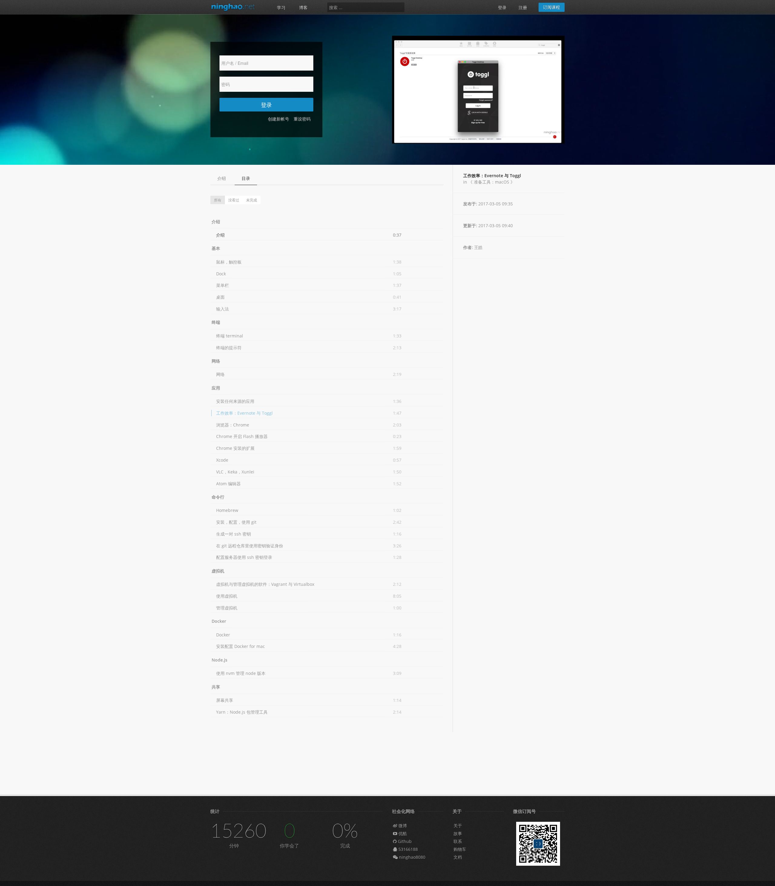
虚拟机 (218, 571)
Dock (221, 274)
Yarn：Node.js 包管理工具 (242, 712)
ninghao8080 (411, 857)
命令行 (218, 497)
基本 (216, 248)
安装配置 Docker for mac (240, 646)
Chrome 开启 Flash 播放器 (242, 436)
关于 (457, 825)
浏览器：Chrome (232, 425)
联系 (457, 841)
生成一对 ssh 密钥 (233, 534)
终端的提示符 (229, 347)
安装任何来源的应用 (235, 401)
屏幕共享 (224, 700)
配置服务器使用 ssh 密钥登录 (244, 557)
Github (404, 841)
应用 (216, 388)
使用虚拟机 (226, 596)
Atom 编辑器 (228, 483)
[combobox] (365, 7)
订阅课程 (551, 7)
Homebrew (227, 510)
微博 (402, 825)
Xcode (222, 460)
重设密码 (302, 119)
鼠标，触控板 (229, 262)
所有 (217, 199)
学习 (281, 7)
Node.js (219, 660)
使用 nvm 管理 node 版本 (240, 673)
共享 (216, 687)
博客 (303, 7)
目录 (246, 178)
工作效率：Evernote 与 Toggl (244, 413)
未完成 (251, 199)
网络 (216, 361)
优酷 (402, 833)
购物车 (459, 849)
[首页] (236, 7)
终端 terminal (229, 336)
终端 (216, 322)
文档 (457, 857)
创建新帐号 (278, 119)
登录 (502, 7)
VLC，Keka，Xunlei (235, 472)
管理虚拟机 (226, 608)
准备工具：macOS (491, 182)
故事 (457, 833)
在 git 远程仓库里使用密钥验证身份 (249, 546)
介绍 (221, 178)
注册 (523, 7)
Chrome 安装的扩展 (235, 448)
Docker (219, 621)
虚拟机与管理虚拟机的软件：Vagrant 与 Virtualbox (265, 584)
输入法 (222, 309)
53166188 (407, 849)
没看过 (233, 199)
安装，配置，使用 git (236, 522)
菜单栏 (222, 285)
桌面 (220, 297)
